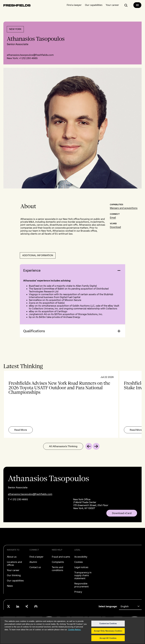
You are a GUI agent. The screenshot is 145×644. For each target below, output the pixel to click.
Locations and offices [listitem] (14, 563)
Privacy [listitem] (78, 591)
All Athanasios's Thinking (63, 446)
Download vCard (121, 513)
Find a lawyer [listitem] (36, 556)
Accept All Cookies (108, 638)
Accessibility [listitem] (80, 556)
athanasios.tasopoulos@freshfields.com (30, 54)
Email (113, 217)
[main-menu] (137, 5)
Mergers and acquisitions (123, 208)
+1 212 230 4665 (28, 58)
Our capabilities (93, 5)
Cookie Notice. (74, 630)
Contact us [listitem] (35, 567)
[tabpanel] (72, 404)
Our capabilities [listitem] (15, 580)
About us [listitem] (12, 556)
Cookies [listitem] (78, 562)
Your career (112, 5)
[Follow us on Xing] (26, 606)
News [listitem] (10, 585)
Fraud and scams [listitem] (61, 556)
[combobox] (130, 606)
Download (115, 227)
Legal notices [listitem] (81, 567)
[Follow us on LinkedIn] (17, 606)
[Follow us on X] (8, 606)
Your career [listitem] (13, 570)
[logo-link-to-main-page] (17, 6)
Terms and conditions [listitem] (57, 569)
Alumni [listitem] (33, 562)
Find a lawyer (74, 5)
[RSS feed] (36, 606)
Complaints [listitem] (58, 562)
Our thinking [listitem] (14, 575)
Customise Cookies (108, 623)
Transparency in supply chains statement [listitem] (82, 575)
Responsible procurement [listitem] (81, 585)
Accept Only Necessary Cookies (108, 631)
